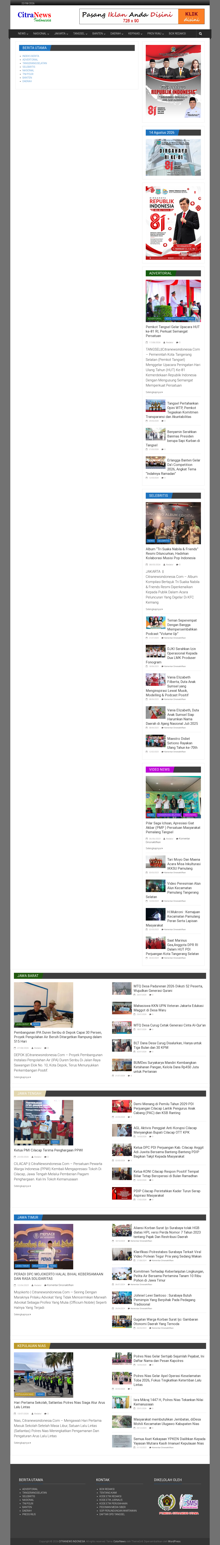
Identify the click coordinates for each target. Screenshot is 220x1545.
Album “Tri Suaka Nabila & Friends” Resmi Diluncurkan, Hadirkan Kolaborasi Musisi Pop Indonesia (172, 553)
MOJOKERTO (39, 1266)
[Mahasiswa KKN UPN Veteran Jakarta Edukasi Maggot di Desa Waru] (122, 1007)
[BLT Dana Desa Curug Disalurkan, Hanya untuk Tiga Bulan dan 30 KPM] (122, 1045)
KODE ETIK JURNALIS (111, 1500)
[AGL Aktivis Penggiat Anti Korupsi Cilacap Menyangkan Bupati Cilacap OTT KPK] (122, 1130)
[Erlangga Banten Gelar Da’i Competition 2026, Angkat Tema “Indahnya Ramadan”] (156, 462)
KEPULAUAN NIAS (24, 1394)
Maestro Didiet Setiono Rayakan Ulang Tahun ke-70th (182, 743)
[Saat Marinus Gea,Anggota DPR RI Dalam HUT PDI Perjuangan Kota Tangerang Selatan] (156, 942)
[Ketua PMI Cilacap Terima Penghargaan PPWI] (43, 1122)
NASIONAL (39, 33)
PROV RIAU (154, 33)
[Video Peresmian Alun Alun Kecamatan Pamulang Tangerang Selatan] (156, 885)
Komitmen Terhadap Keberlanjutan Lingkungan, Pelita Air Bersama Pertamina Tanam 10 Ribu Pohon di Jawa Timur (169, 1275)
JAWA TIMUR (22, 1266)
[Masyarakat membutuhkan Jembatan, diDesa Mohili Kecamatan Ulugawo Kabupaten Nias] (122, 1421)
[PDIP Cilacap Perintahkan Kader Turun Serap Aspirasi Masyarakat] (122, 1193)
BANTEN (97, 33)
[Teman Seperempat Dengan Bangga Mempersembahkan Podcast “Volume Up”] (156, 622)
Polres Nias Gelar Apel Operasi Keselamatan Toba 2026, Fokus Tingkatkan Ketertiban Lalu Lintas (167, 1380)
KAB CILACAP (41, 1142)
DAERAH (116, 33)
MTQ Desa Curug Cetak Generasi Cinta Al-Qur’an (170, 1025)
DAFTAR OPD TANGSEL (112, 1514)
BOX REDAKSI (177, 33)
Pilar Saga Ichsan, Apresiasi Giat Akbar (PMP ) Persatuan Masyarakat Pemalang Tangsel (173, 827)
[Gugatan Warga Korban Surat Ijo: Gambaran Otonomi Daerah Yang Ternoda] (122, 1321)
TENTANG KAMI (108, 1492)
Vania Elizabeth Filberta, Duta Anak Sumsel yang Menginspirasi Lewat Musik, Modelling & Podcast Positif (171, 686)
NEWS (22, 33)
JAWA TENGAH (23, 1142)
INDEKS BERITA (31, 56)
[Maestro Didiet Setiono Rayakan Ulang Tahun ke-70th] (156, 740)
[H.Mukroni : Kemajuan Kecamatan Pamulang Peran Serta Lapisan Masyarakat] (156, 914)
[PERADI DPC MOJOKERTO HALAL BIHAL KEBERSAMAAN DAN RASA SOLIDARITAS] (43, 1246)
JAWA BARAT (22, 1024)
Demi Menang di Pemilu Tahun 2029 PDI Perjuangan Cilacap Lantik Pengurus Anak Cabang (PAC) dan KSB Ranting (164, 1108)
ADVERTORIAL (30, 59)
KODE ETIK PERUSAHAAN (113, 1503)
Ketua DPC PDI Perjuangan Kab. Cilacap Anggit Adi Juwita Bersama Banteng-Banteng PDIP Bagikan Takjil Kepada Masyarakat (169, 1151)
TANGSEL (79, 33)
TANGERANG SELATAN (169, 815)
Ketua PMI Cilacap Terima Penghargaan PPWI (48, 1150)
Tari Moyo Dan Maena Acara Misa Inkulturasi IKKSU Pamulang (184, 863)
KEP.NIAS (134, 33)
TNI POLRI (28, 74)
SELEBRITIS (29, 66)
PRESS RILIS (29, 1514)
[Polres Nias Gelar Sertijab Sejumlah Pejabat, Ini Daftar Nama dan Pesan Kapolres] (122, 1358)
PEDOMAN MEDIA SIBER (113, 1507)
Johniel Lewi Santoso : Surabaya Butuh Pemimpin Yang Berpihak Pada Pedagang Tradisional (164, 1299)
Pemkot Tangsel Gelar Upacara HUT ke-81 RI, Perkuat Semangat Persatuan (173, 331)
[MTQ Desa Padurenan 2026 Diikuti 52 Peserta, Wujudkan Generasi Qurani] (122, 988)
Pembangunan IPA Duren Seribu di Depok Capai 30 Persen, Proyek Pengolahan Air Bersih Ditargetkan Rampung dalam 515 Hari (58, 1036)
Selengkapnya (153, 392)
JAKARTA (59, 33)
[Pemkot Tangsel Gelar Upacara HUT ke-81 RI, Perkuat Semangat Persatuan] (173, 300)
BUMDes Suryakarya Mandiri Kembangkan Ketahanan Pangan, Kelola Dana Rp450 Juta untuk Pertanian (166, 1067)
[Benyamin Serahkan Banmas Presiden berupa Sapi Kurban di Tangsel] (156, 433)
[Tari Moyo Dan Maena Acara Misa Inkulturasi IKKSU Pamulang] (156, 861)
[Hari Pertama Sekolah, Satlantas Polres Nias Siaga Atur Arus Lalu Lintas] (43, 1374)
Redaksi (169, 342)
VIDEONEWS (190, 815)
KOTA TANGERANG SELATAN (180, 318)
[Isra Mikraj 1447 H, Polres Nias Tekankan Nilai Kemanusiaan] (122, 1401)
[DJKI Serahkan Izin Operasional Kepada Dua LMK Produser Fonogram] (156, 651)
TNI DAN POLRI (55, 1394)
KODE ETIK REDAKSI (110, 1496)
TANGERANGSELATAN (35, 63)
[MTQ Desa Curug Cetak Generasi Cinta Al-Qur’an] (122, 1027)
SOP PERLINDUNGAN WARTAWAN (118, 1510)
